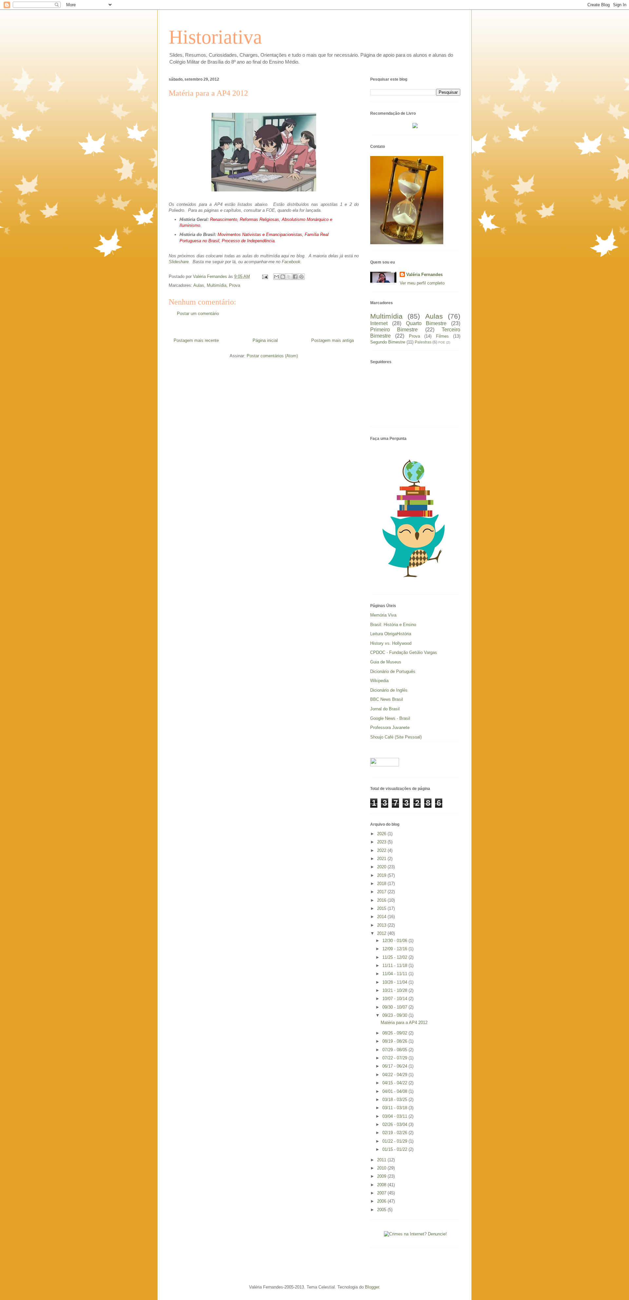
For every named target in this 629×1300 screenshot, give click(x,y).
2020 (382, 866)
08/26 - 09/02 (395, 1033)
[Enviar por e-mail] (276, 276)
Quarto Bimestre (426, 323)
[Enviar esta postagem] (264, 276)
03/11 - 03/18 (395, 1107)
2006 (382, 1201)
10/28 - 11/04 (395, 982)
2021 (382, 858)
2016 (382, 900)
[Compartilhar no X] (289, 276)
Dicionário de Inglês (389, 690)
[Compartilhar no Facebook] (295, 276)
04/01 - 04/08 (395, 1091)
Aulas (198, 285)
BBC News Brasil (386, 699)
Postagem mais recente (196, 340)
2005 (382, 1209)
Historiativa (215, 37)
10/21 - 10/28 (395, 990)
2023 (382, 841)
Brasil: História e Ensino (393, 624)
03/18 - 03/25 (395, 1099)
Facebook (291, 261)
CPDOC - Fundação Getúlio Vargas (403, 652)
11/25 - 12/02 (395, 957)
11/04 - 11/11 (395, 973)
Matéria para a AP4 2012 (404, 1022)
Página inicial (265, 340)
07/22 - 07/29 (395, 1057)
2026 (382, 833)
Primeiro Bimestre (394, 329)
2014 (382, 916)
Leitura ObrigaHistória (390, 633)
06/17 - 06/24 (395, 1066)
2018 (382, 883)
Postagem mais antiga (332, 340)
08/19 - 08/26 (395, 1041)
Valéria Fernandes (424, 274)
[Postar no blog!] (282, 276)
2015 (382, 908)
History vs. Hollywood (390, 643)
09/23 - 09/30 (395, 1015)
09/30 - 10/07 (395, 1007)
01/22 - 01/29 (395, 1141)
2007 (382, 1193)
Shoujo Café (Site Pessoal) (396, 737)
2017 (382, 891)
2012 (382, 933)
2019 (382, 875)
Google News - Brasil (390, 718)
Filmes (442, 336)
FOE (441, 342)
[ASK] (415, 582)
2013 (382, 925)
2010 (382, 1168)
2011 (382, 1159)
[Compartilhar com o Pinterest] (301, 276)
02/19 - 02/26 (395, 1132)
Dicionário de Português (392, 671)
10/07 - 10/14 (395, 998)
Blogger (372, 1287)
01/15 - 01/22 (395, 1149)
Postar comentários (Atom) (272, 355)
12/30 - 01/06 (395, 940)
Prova (234, 285)
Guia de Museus (385, 662)
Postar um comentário (198, 313)
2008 (382, 1184)
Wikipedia (379, 680)
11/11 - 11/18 (395, 965)
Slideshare (179, 261)
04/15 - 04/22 (395, 1082)
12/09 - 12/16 (395, 948)
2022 (382, 850)
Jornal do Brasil (385, 708)
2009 (382, 1176)
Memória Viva (383, 615)
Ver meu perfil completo (422, 283)
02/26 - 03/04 (395, 1124)
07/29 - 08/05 (395, 1049)
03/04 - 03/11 (395, 1116)
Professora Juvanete (390, 727)
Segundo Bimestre (387, 342)
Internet (379, 323)
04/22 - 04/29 (395, 1074)
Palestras (423, 342)
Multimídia (216, 285)
